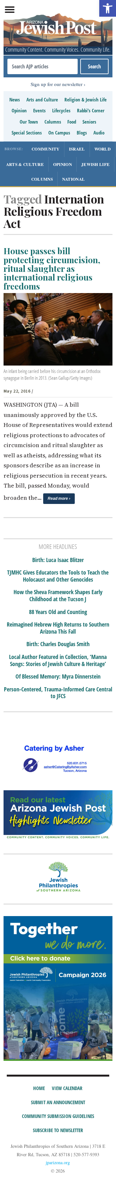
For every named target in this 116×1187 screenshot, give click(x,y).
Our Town (29, 121)
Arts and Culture (42, 99)
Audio (98, 132)
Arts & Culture (25, 164)
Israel (77, 149)
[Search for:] (42, 66)
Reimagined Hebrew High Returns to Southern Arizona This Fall (58, 628)
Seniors (89, 121)
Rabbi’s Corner (90, 110)
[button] (107, 8)
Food (71, 121)
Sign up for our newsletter (56, 84)
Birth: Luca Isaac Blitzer (58, 560)
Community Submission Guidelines (58, 1116)
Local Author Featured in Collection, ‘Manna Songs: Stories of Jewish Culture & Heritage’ (58, 660)
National (73, 179)
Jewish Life (95, 164)
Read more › (59, 498)
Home (39, 1088)
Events (39, 110)
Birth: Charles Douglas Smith (58, 644)
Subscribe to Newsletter (58, 1130)
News (14, 99)
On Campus (59, 132)
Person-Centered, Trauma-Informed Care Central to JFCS (58, 693)
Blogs (82, 132)
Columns (52, 121)
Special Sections (27, 132)
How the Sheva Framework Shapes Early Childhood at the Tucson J (58, 595)
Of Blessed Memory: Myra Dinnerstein (58, 676)
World (102, 149)
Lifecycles (61, 110)
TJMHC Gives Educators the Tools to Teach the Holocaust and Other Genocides (58, 576)
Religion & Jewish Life (85, 99)
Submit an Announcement (58, 1102)
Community (46, 149)
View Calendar (67, 1088)
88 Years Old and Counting (58, 612)
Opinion (19, 110)
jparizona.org (58, 1162)
